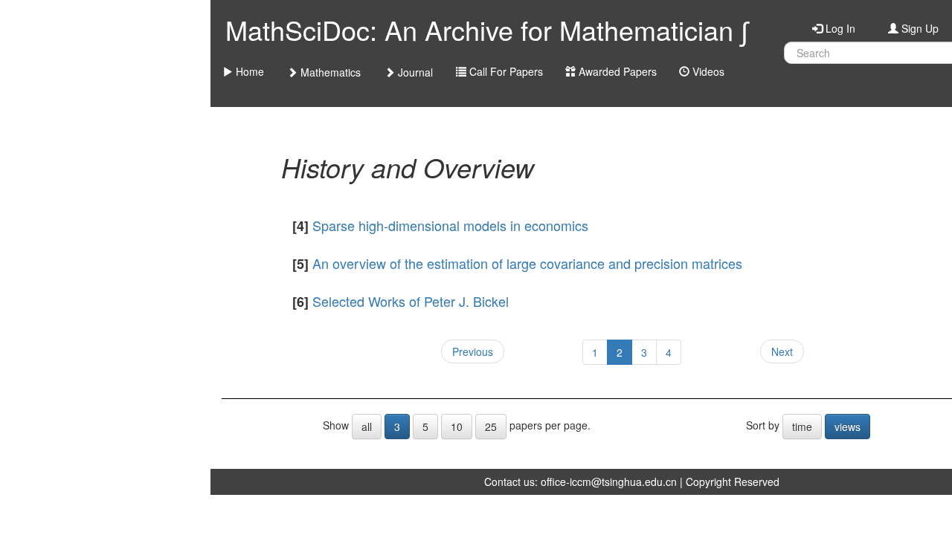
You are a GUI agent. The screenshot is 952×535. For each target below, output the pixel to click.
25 (491, 426)
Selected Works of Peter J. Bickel (410, 301)
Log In (839, 28)
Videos (706, 71)
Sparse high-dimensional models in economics (450, 225)
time (802, 426)
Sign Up (918, 28)
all (366, 426)
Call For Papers (504, 71)
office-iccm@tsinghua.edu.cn (609, 481)
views (847, 426)
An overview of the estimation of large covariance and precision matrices (527, 263)
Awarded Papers (616, 71)
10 (457, 426)
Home (248, 71)
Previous (472, 351)
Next (782, 351)
